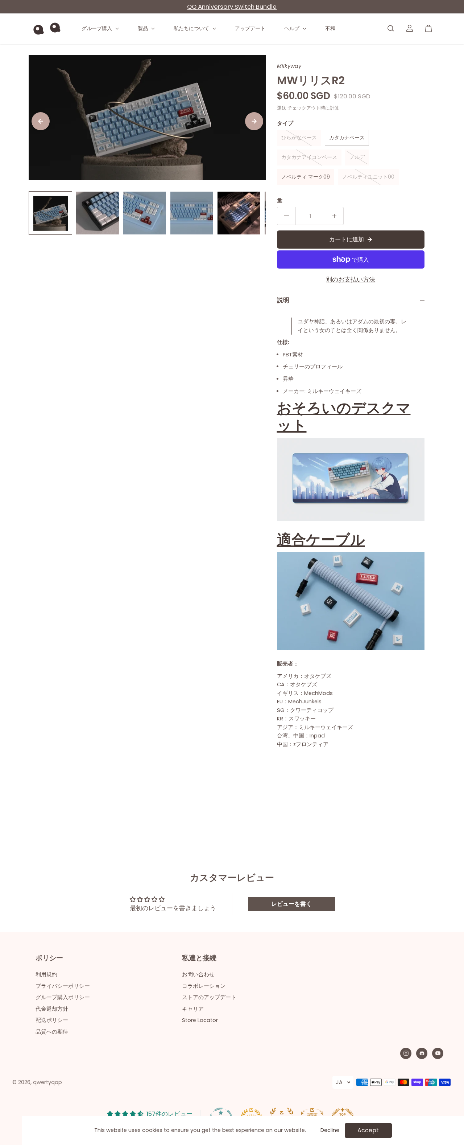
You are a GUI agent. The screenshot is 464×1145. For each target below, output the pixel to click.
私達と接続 (199, 958)
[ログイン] (410, 28)
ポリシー (49, 958)
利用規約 (46, 974)
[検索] (391, 28)
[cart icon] (428, 28)
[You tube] (438, 1053)
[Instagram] (406, 1053)
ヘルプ (292, 28)
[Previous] (41, 121)
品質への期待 (52, 1031)
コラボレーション (203, 986)
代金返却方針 (52, 1009)
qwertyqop (47, 1082)
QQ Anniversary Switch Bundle (232, 6)
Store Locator (200, 1020)
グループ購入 (97, 28)
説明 (283, 300)
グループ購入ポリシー (63, 997)
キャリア (193, 1009)
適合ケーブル (321, 539)
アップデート (250, 28)
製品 (143, 28)
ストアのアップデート (209, 997)
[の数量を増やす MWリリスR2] (334, 216)
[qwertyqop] (47, 28)
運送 (281, 108)
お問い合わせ (198, 974)
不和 (330, 28)
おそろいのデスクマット (344, 416)
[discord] (422, 1053)
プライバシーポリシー (63, 986)
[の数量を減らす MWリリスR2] (286, 216)
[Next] (254, 121)
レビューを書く (291, 904)
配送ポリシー (52, 1020)
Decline (329, 1130)
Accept (368, 1130)
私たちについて (192, 28)
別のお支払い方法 (350, 279)
